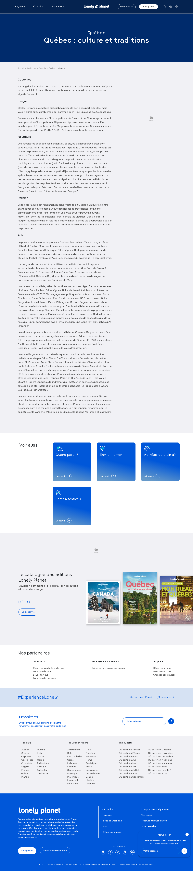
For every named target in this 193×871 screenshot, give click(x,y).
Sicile (89, 767)
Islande (41, 750)
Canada (42, 68)
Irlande (25, 777)
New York (72, 784)
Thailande (42, 774)
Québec (96, 33)
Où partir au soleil (158, 767)
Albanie (25, 750)
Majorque (72, 774)
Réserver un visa (162, 668)
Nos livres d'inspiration (55, 851)
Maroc (40, 760)
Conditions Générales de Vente (123, 864)
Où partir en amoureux (160, 763)
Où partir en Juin (127, 767)
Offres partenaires (112, 832)
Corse (70, 760)
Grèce (24, 774)
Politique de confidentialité (66, 864)
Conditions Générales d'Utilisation (94, 864)
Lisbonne (72, 763)
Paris (88, 750)
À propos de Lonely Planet (155, 809)
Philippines (43, 763)
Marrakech (73, 780)
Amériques (31, 68)
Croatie (25, 753)
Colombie (26, 763)
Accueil (21, 68)
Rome (89, 760)
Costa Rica (27, 760)
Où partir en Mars (128, 757)
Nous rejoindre (148, 826)
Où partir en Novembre (160, 753)
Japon (40, 757)
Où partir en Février (129, 753)
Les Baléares (93, 774)
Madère (90, 780)
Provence (91, 757)
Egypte (25, 767)
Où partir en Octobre (159, 750)
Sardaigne (91, 763)
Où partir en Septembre (132, 777)
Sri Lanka (42, 770)
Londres (71, 767)
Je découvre (28, 612)
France (25, 770)
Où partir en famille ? (159, 770)
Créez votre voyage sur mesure (109, 668)
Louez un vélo (40, 675)
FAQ (104, 826)
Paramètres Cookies (146, 864)
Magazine (107, 815)
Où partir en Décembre (160, 757)
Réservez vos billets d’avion (48, 668)
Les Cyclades (74, 757)
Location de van (42, 671)
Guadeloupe (74, 770)
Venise (89, 777)
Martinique (73, 777)
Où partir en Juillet (129, 770)
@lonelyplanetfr (167, 697)
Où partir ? (107, 809)
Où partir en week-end (160, 760)
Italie (40, 753)
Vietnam (90, 784)
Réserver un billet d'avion (154, 821)
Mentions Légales (46, 864)
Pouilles (90, 753)
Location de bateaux (44, 678)
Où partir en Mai (127, 763)
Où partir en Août (128, 774)
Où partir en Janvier (129, 750)
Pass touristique (162, 671)
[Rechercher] (165, 6)
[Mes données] (176, 6)
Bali (69, 753)
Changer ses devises (164, 675)
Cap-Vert (26, 757)
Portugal (42, 767)
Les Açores (92, 770)
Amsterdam (73, 750)
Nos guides (148, 7)
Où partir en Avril (128, 760)
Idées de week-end (112, 821)
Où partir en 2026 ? (158, 774)
